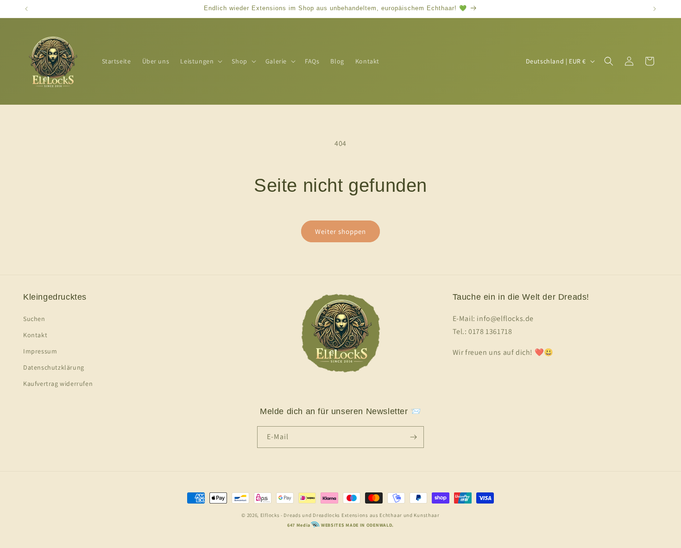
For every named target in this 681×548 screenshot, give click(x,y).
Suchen (34, 319)
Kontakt (35, 335)
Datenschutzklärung (53, 367)
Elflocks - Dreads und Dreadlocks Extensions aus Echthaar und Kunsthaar (350, 515)
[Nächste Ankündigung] (654, 9)
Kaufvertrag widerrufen (58, 383)
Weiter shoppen (340, 231)
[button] (200, 61)
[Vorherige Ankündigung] (26, 9)
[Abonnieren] (413, 437)
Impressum (40, 351)
